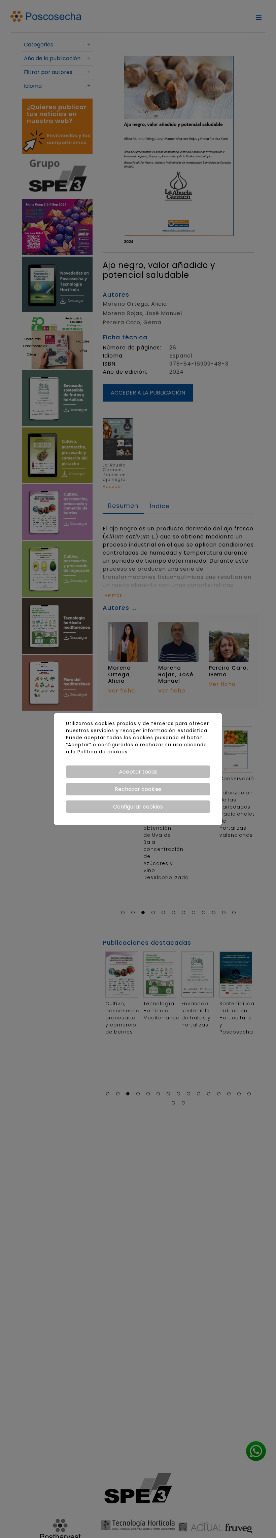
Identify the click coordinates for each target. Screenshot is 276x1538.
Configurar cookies (138, 807)
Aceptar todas (138, 772)
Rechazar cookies (138, 789)
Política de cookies (102, 751)
